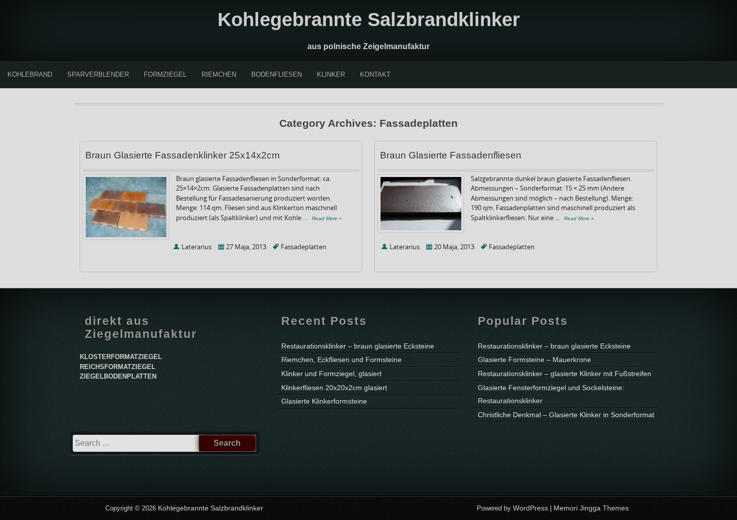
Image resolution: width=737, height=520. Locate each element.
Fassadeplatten (303, 246)
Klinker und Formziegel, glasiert (331, 374)
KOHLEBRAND (30, 74)
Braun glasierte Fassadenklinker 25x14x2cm (182, 155)
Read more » (327, 218)
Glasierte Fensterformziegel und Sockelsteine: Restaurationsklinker (551, 394)
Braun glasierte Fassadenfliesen (450, 155)
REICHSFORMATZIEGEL (117, 367)
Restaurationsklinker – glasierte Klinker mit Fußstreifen (564, 374)
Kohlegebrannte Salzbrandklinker (369, 19)
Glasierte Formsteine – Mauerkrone (534, 360)
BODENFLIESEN (276, 74)
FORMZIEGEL (165, 74)
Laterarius (196, 246)
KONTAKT (375, 74)
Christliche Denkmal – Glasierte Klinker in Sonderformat (566, 415)
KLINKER (331, 74)
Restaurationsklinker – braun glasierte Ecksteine (357, 346)
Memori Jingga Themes (591, 508)
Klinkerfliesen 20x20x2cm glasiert (334, 388)
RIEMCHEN (219, 74)
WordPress (530, 508)
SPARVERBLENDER (98, 74)
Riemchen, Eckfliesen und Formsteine (341, 360)
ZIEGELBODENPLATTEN (118, 376)
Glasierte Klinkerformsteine (324, 401)
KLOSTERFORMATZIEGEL (121, 357)
